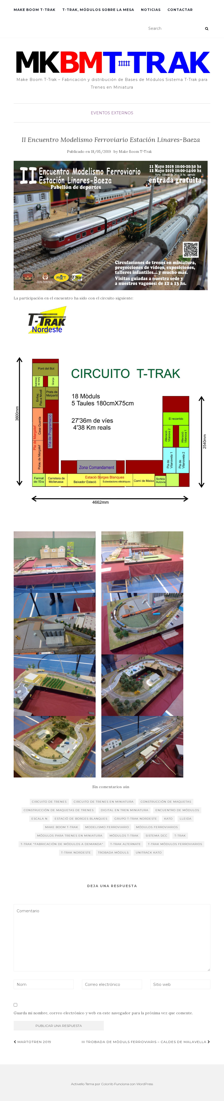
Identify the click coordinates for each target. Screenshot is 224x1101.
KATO (168, 818)
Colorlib (107, 1084)
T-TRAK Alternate (125, 844)
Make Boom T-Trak (135, 151)
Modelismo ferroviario (107, 827)
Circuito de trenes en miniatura (104, 801)
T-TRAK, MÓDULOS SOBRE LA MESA (98, 10)
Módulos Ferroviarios (157, 827)
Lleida (185, 818)
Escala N (39, 818)
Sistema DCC (156, 835)
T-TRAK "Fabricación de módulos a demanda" (62, 844)
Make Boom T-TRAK (61, 827)
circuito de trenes (49, 801)
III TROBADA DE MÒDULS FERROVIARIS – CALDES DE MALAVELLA (145, 1042)
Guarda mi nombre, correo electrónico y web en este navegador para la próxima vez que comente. (103, 1012)
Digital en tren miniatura (124, 810)
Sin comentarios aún (110, 786)
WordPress (144, 1084)
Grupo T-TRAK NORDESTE (135, 818)
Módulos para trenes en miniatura (69, 835)
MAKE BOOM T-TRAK (34, 10)
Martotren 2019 (33, 1042)
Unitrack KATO (149, 852)
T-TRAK (180, 835)
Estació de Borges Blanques (81, 818)
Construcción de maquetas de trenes (59, 810)
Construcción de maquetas (166, 801)
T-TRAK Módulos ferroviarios (175, 844)
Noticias (151, 10)
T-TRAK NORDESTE (76, 852)
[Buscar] (206, 29)
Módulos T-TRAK (124, 835)
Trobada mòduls (113, 852)
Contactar (180, 10)
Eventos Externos (112, 112)
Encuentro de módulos (177, 810)
